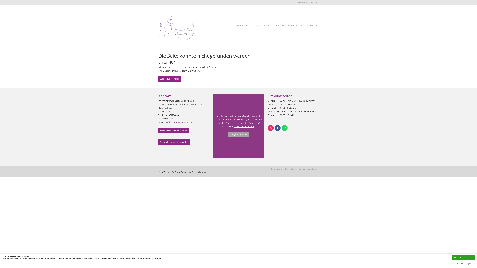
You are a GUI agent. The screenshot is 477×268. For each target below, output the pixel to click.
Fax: (160, 118)
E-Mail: (161, 122)
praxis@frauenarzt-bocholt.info (179, 122)
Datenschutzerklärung (244, 126)
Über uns (242, 25)
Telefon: (162, 115)
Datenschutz (302, 2)
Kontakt (312, 25)
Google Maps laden (239, 134)
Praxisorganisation (288, 25)
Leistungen (262, 25)
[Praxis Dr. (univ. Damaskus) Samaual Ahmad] (177, 26)
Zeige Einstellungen (463, 264)
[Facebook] (278, 128)
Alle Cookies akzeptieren (463, 258)
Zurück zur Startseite (170, 78)
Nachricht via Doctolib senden (174, 142)
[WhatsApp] (285, 128)
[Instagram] (271, 128)
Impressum (314, 2)
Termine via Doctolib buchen (173, 130)
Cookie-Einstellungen (309, 169)
